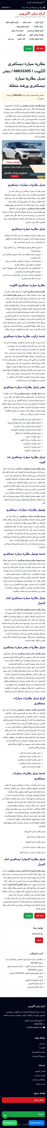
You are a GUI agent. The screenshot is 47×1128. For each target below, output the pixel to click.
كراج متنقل (39, 22)
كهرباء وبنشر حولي (36, 35)
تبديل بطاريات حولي (33, 437)
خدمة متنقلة (40, 1084)
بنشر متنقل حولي (33, 667)
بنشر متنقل (27, 22)
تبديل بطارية (21, 195)
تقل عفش (21, 39)
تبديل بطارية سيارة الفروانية (34, 831)
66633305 (5, 7)
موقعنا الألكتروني (29, 326)
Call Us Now (35, 1123)
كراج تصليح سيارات (36, 39)
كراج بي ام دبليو (18, 30)
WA (5, 1116)
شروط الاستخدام (38, 1056)
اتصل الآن (39, 48)
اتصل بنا (42, 1048)
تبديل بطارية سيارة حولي (36, 837)
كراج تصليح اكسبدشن (35, 987)
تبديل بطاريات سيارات (32, 734)
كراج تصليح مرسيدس (35, 30)
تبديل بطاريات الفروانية (32, 443)
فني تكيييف (21, 35)
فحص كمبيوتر (40, 1071)
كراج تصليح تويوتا (23, 26)
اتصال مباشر (38, 1100)
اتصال (39, 940)
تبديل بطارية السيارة (33, 898)
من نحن (11, 39)
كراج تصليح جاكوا (12, 22)
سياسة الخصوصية (38, 1052)
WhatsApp (9, 1123)
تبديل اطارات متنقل (23, 574)
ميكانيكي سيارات (38, 1080)
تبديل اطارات (38, 26)
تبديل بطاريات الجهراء (32, 450)
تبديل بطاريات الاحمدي (32, 447)
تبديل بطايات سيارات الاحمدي (34, 847)
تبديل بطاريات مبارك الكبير (31, 440)
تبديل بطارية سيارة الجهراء (35, 842)
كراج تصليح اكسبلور (35, 983)
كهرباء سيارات (39, 1075)
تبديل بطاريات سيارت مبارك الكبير (32, 852)
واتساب (28, 48)
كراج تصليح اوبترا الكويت (34, 980)
